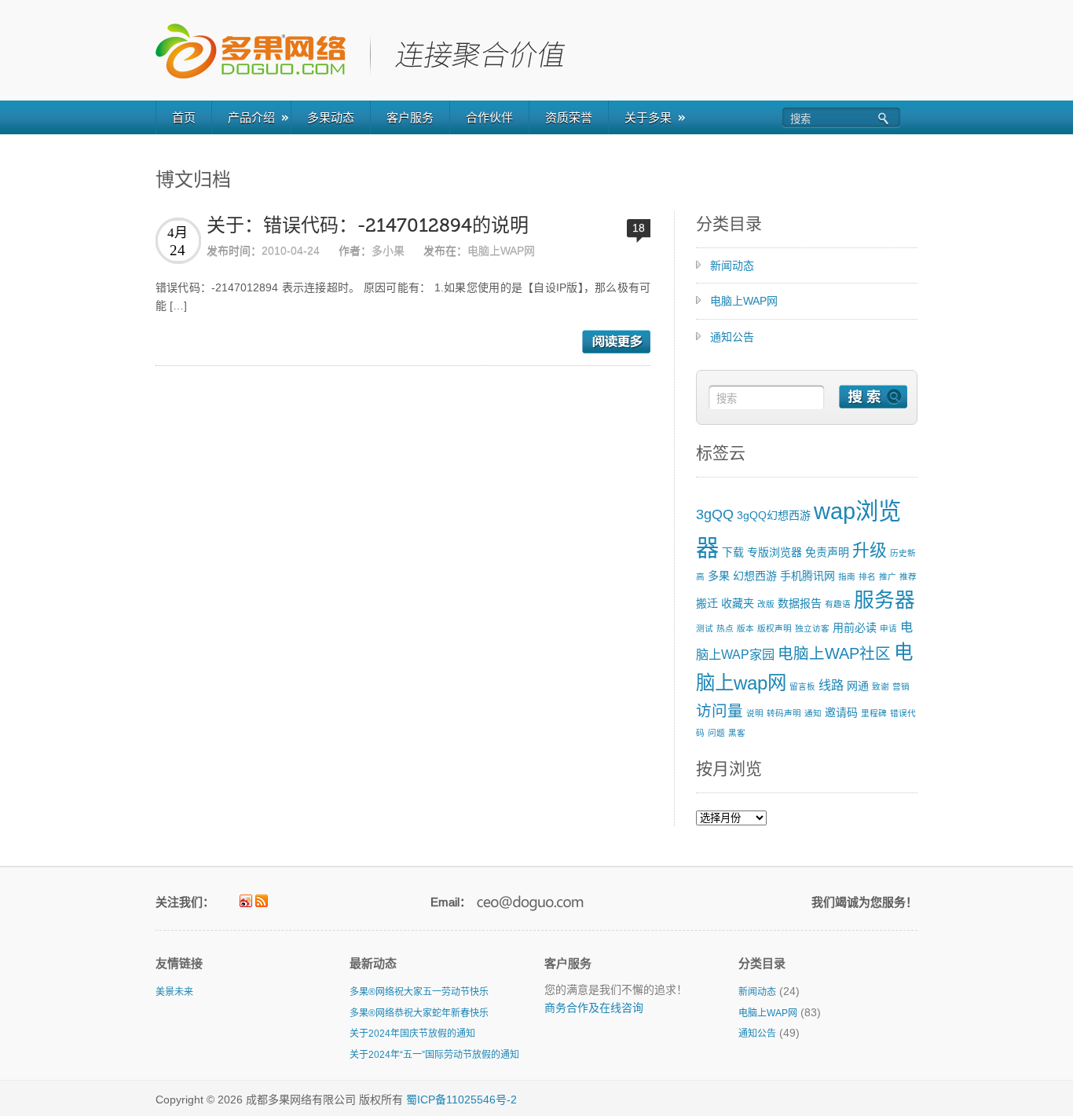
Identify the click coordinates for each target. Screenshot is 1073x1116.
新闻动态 (732, 265)
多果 (719, 575)
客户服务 (410, 117)
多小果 (388, 250)
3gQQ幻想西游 (774, 515)
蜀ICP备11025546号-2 (461, 1099)
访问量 (719, 710)
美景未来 (174, 991)
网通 (858, 685)
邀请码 (841, 712)
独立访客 (812, 628)
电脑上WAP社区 (834, 653)
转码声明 (784, 713)
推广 (887, 576)
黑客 (736, 732)
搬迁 (707, 603)
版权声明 (774, 628)
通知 (813, 713)
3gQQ (715, 514)
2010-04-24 (291, 250)
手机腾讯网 (807, 575)
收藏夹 (737, 603)
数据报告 (800, 603)
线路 (831, 685)
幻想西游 (755, 575)
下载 (733, 552)
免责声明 (827, 552)
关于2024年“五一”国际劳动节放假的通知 (434, 1054)
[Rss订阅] (261, 901)
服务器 (884, 600)
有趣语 (838, 604)
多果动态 (330, 117)
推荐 (908, 576)
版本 (745, 628)
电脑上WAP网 (501, 250)
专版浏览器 (774, 552)
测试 (704, 628)
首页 (184, 117)
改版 (766, 604)
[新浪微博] (246, 901)
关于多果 (648, 117)
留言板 (802, 686)
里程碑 (874, 713)
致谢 (880, 686)
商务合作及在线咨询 (593, 1007)
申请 (888, 628)
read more (616, 341)
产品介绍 (251, 117)
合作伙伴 (489, 117)
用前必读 (855, 627)
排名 (867, 576)
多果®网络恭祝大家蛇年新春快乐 (419, 1013)
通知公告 (732, 337)
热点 (725, 628)
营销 (901, 686)
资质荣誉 (568, 117)
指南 (846, 576)
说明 (755, 713)
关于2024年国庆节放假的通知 (412, 1033)
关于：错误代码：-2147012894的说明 (368, 225)
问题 (716, 732)
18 (638, 227)
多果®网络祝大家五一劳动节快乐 (419, 991)
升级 (869, 550)
